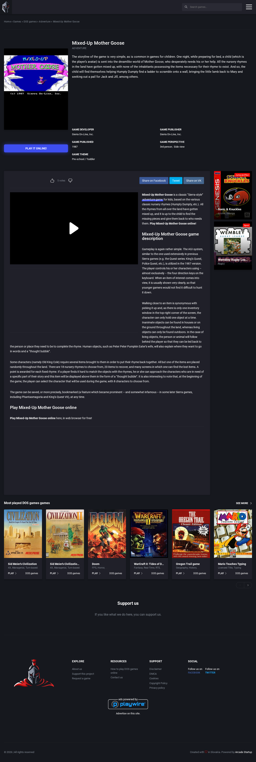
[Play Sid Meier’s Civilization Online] (23, 533)
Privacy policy (157, 687)
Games (17, 21)
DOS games (30, 21)
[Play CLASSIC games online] (6, 7)
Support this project (83, 673)
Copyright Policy (158, 683)
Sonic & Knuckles (229, 209)
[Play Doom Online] (107, 533)
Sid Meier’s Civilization (22, 564)
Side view (179, 146)
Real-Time (149, 567)
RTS (158, 567)
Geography (182, 567)
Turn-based (32, 567)
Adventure (44, 21)
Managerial (18, 567)
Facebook (194, 672)
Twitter (210, 672)
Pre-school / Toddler (83, 159)
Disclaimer (155, 668)
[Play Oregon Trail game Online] (191, 533)
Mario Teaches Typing (232, 564)
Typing (237, 567)
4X (9, 567)
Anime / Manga (226, 213)
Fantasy (138, 567)
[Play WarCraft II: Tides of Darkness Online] (149, 533)
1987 (75, 146)
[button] (240, 585)
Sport (246, 225)
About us (77, 668)
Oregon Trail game (188, 564)
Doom (95, 564)
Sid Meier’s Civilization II (65, 564)
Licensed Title (225, 567)
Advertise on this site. (128, 713)
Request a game (81, 678)
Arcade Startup (243, 752)
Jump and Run (242, 175)
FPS (94, 567)
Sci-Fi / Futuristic (115, 567)
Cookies (154, 678)
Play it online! (36, 148)
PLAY (11, 573)
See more (242, 503)
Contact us (117, 677)
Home (7, 21)
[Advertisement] (146, 6)
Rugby (221, 263)
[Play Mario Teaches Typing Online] (233, 533)
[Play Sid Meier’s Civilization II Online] (65, 533)
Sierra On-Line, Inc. (82, 134)
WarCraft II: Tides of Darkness (153, 564)
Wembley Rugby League (234, 260)
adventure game (152, 199)
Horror (101, 567)
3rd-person (166, 146)
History (192, 567)
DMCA (153, 673)
